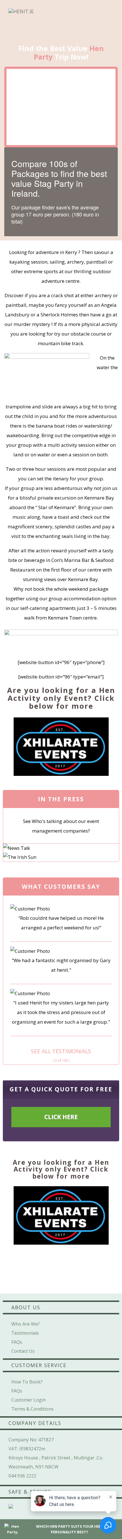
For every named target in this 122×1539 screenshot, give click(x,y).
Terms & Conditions (32, 1409)
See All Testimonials (61, 1051)
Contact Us (23, 1351)
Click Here (61, 1117)
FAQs (16, 1342)
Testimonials (25, 1333)
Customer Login (28, 1400)
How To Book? (27, 1382)
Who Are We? (25, 1324)
